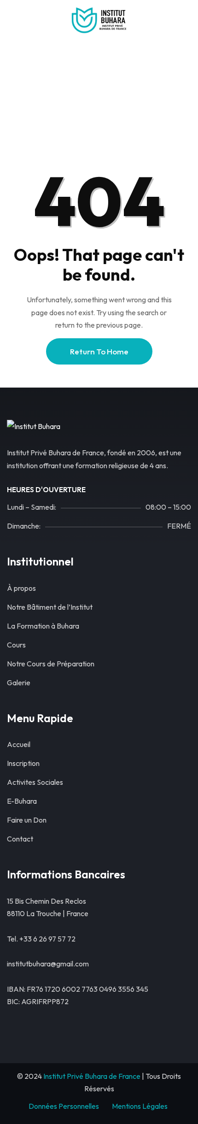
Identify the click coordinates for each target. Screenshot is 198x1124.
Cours (16, 644)
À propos (21, 588)
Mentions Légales (140, 1106)
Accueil (55, 98)
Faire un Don (27, 819)
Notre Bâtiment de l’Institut (50, 607)
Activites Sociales (35, 782)
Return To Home (99, 351)
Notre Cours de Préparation (50, 663)
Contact (20, 838)
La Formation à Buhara (43, 625)
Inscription (23, 763)
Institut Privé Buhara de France (91, 1076)
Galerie (18, 682)
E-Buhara (22, 801)
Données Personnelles (64, 1106)
